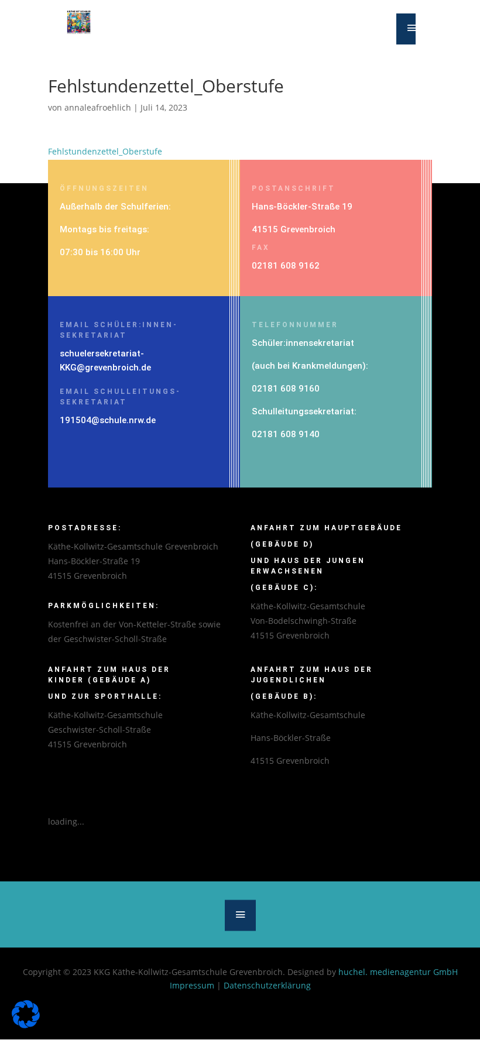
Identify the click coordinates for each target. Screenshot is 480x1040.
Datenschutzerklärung (267, 985)
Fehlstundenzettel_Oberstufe (105, 151)
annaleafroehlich (97, 107)
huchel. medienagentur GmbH (398, 971)
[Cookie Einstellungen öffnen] (26, 1025)
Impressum (192, 985)
